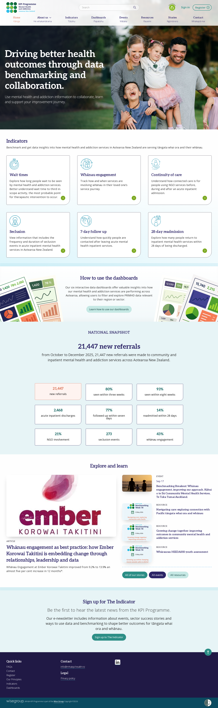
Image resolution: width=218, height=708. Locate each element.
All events (157, 575)
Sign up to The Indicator (109, 637)
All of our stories (134, 575)
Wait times (107, 367)
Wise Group (59, 701)
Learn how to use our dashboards (109, 309)
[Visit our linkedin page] (117, 662)
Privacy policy (68, 678)
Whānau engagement (107, 372)
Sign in (185, 7)
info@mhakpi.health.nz (73, 666)
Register (200, 7)
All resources (178, 575)
